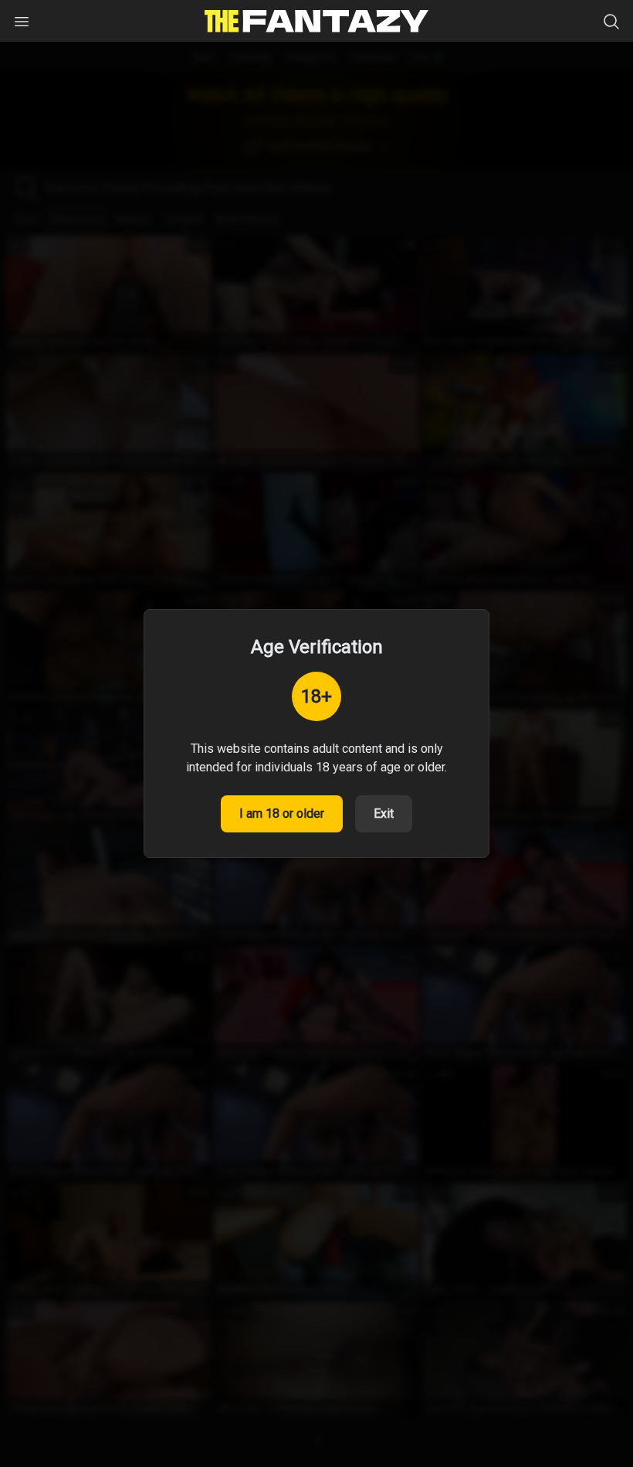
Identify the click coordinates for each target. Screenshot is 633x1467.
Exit (384, 813)
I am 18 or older (281, 813)
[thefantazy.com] (316, 21)
